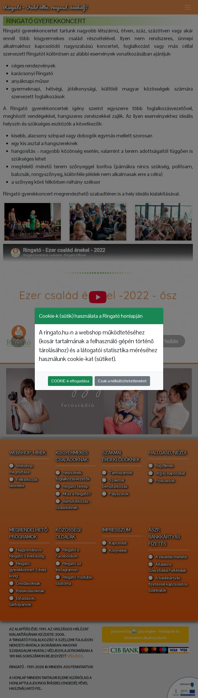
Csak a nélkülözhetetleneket (122, 381)
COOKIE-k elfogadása (70, 381)
